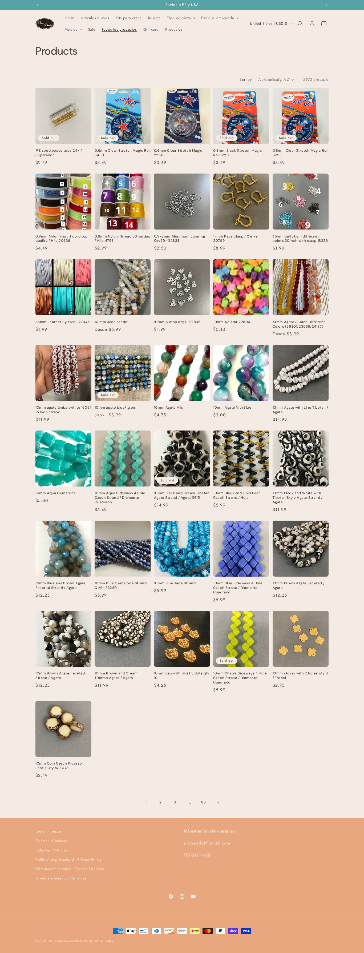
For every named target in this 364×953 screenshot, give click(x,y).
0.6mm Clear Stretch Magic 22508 (178, 152)
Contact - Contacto (51, 840)
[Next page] (218, 802)
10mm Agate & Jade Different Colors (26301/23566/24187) (299, 324)
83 (203, 802)
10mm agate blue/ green (116, 407)
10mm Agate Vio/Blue (232, 407)
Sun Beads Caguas (61, 941)
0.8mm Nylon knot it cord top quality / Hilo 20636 (61, 238)
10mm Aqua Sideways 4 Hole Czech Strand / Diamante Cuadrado (120, 497)
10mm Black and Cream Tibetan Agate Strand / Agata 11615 (182, 495)
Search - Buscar (48, 831)
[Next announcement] (327, 5)
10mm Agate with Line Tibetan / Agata (300, 409)
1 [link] (146, 802)
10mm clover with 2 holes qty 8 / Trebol (300, 675)
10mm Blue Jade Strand (175, 583)
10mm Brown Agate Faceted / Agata (299, 585)
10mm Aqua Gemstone (55, 493)
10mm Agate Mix (168, 407)
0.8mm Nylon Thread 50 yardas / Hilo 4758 (122, 238)
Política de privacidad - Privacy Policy (68, 859)
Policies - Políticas (51, 850)
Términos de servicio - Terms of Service (69, 868)
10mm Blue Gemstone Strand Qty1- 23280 (121, 585)
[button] (181, 17)
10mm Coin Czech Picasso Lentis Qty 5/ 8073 (58, 765)
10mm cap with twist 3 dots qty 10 (181, 675)
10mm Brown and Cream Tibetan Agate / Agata (116, 675)
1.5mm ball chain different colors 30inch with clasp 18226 (300, 238)
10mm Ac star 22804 (231, 322)
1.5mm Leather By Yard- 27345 (62, 322)
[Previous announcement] (37, 5)
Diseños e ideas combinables (60, 878)
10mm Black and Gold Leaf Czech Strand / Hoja (236, 495)
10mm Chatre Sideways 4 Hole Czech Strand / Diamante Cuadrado (240, 678)
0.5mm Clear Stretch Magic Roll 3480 (123, 152)
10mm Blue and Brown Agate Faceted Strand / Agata (60, 585)
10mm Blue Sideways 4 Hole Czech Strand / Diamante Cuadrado (237, 587)
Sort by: (246, 79)
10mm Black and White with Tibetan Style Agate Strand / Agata (298, 497)
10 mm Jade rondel (111, 322)
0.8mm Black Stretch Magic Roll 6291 (237, 152)
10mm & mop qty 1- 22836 (177, 322)
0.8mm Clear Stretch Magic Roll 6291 (301, 152)
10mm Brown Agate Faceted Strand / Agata (60, 675)
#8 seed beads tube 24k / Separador (58, 152)
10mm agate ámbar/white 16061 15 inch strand (63, 409)
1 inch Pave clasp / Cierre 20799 (235, 238)
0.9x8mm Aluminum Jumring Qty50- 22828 (179, 238)
